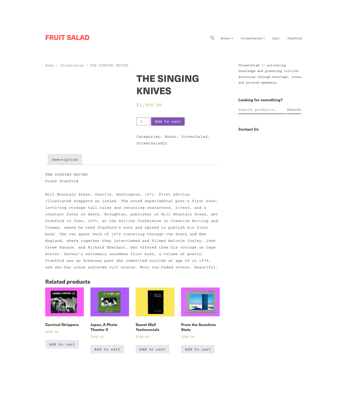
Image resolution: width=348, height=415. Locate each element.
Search (294, 109)
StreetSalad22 (151, 143)
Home (49, 65)
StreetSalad (251, 38)
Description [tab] (65, 159)
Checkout (295, 38)
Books (225, 38)
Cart (276, 38)
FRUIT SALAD (67, 37)
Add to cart (168, 121)
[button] (212, 39)
